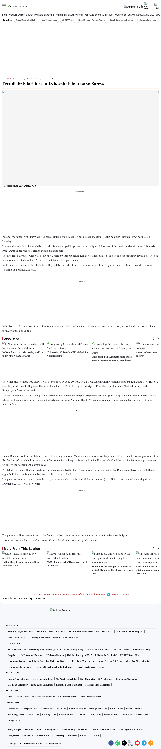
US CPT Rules (68, 20)
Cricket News (116, 708)
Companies (121, 15)
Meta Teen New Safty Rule (138, 661)
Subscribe (72, 735)
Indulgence (142, 15)
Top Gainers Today (141, 649)
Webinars (89, 15)
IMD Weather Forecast (31, 655)
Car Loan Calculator (18, 684)
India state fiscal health (147, 20)
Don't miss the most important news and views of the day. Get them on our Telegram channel (80, 594)
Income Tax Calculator (19, 678)
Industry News (49, 714)
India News (12, 79)
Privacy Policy (52, 729)
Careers (83, 735)
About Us (29, 729)
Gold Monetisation (49, 20)
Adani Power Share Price (81, 631)
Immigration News (98, 708)
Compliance (13, 735)
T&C (39, 729)
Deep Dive (155, 15)
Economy (99, 15)
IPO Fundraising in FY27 (79, 655)
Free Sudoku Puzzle (67, 696)
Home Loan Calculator (42, 684)
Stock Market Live (17, 649)
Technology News (16, 714)
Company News (29, 708)
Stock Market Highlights (26, 20)
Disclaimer (83, 729)
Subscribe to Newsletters (43, 696)
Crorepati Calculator (43, 678)
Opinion (59, 15)
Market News (47, 708)
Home (4, 15)
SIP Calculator (105, 678)
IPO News (61, 708)
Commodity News (77, 708)
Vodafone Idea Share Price (65, 637)
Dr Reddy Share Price (39, 637)
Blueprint (49, 15)
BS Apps (95, 735)
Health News (95, 714)
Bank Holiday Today (73, 649)
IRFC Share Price (104, 631)
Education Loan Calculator (69, 684)
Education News (66, 714)
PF (106, 15)
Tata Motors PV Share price (129, 631)
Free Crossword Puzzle (91, 696)
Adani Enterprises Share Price (51, 631)
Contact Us (27, 735)
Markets (38, 15)
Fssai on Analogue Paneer (20, 666)
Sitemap (60, 735)
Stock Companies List (18, 696)
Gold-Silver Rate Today (98, 649)
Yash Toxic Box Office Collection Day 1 (47, 661)
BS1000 (131, 15)
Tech (111, 15)
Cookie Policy (68, 729)
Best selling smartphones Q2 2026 (45, 649)
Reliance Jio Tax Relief (106, 655)
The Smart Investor (73, 15)
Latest (21, 15)
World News (33, 714)
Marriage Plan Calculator (97, 684)
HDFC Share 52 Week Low (81, 661)
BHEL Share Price (16, 637)
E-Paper (29, 15)
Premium (13, 15)
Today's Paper (14, 729)
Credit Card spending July (121, 20)
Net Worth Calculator (66, 678)
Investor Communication (103, 729)
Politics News (142, 714)
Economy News (111, 714)
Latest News (13, 708)
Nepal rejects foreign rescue (91, 666)
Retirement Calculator (126, 678)
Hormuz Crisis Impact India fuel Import (55, 666)
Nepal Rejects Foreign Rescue (92, 20)
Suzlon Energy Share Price (20, 631)
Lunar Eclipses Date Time (110, 661)
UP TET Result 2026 (129, 655)
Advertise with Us (44, 735)
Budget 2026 (14, 720)
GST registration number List (133, 729)
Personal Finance (134, 708)
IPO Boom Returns (55, 655)
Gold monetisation (16, 661)
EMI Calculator (87, 678)
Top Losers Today (120, 649)
